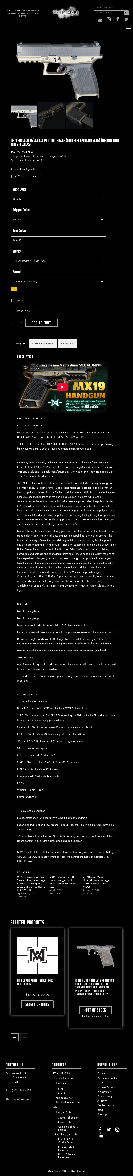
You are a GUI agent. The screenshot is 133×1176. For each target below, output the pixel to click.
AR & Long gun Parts (66, 1134)
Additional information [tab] (43, 343)
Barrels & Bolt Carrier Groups (66, 1141)
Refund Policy (104, 1096)
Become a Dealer (107, 1078)
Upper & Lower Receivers (66, 1156)
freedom (29, 160)
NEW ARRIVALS (61, 1073)
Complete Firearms (34, 156)
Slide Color (19, 189)
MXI (60, 1088)
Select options (37, 1004)
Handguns (52, 156)
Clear (14, 289)
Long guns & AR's (64, 1097)
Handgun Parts (63, 1112)
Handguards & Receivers (66, 1148)
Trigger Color (21, 210)
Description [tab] (19, 343)
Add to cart (41, 323)
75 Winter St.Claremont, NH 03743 (20, 1077)
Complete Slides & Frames (68, 1128)
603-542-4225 (30, 10)
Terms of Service (106, 1087)
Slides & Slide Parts (68, 1117)
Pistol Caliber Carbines (67, 1102)
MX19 (62, 156)
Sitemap (102, 1114)
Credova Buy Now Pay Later (23, 15)
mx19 (39, 160)
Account (102, 1100)
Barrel (17, 272)
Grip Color (19, 230)
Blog (100, 1110)
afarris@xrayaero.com (24, 1099)
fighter (20, 160)
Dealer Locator (105, 1105)
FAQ (100, 1082)
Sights (17, 251)
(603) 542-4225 (21, 1090)
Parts (54, 1106)
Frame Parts (64, 1122)
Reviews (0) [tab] (67, 343)
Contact (101, 1073)
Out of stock (95, 1010)
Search (126, 13)
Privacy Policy (105, 1091)
